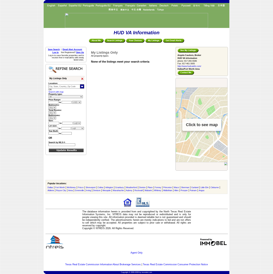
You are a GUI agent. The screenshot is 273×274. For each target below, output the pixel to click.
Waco (176, 187)
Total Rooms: (55, 110)
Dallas (50, 187)
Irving (88, 190)
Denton (142, 187)
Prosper (184, 190)
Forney (158, 187)
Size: (50, 120)
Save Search (54, 49)
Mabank (148, 190)
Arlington (109, 187)
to (60, 102)
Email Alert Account (72, 49)
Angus (201, 190)
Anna (70, 190)
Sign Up (80, 52)
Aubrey (129, 190)
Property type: (55, 94)
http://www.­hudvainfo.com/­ (189, 66)
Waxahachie (118, 190)
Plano (150, 187)
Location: (53, 83)
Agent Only (137, 252)
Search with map (56, 92)
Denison (96, 190)
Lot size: (52, 126)
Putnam (193, 190)
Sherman (185, 187)
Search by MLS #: (56, 142)
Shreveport (91, 187)
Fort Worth (60, 187)
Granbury (119, 187)
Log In (55, 52)
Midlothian (167, 190)
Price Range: (54, 100)
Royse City (61, 190)
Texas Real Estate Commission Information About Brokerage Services (103, 264)
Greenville (79, 190)
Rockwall (138, 190)
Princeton (167, 187)
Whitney (157, 190)
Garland (195, 187)
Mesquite (107, 190)
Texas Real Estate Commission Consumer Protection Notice (175, 264)
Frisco (81, 187)
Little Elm (205, 187)
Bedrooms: (53, 105)
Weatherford (131, 187)
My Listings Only (58, 78)
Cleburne (215, 187)
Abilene (51, 190)
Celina (100, 187)
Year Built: (53, 131)
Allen (176, 190)
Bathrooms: (54, 115)
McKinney (71, 187)
